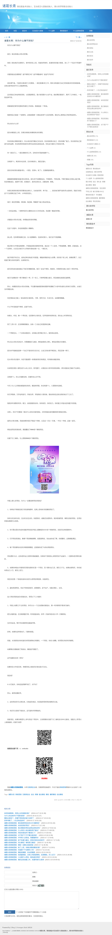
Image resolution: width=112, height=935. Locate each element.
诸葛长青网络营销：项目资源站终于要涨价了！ (20, 833)
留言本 (24, 31)
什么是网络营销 (78, 31)
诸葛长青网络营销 (92, 198)
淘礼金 (99, 182)
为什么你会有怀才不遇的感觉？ (15, 816)
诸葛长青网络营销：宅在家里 (96, 188)
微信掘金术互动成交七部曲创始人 (57, 931)
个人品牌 (51, 31)
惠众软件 (90, 60)
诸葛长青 (9, 6)
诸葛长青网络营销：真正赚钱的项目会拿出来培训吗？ (22, 828)
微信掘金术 (64, 31)
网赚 (90, 31)
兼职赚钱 (53, 794)
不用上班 (89, 191)
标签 (15, 31)
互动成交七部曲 (37, 31)
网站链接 (35, 881)
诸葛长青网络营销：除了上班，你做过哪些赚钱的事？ (22, 847)
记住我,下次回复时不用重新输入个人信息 (32, 912)
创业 (32, 794)
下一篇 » (78, 37)
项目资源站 (96, 201)
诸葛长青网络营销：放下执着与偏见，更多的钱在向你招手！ (25, 840)
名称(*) (34, 872)
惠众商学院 (91, 40)
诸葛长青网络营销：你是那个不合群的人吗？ (19, 850)
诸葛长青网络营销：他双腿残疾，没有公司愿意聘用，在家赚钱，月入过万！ (30, 855)
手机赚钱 (99, 195)
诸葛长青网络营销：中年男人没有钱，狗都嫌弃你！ (21, 837)
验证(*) (34, 885)
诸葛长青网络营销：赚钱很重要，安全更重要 (19, 852)
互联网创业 (31, 787)
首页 (6, 31)
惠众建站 (90, 48)
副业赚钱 (42, 794)
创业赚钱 (60, 794)
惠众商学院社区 (92, 44)
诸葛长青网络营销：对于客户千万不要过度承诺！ (21, 835)
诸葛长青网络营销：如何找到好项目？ (17, 825)
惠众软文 (90, 56)
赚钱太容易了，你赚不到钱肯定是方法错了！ (19, 818)
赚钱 (47, 794)
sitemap (5, 932)
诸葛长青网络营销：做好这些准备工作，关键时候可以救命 (24, 860)
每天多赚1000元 (98, 191)
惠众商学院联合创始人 (76, 931)
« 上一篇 (7, 37)
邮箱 (33, 877)
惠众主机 (90, 52)
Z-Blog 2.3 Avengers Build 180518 (21, 927)
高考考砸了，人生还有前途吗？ (15, 820)
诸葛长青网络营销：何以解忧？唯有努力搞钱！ (20, 842)
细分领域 (89, 182)
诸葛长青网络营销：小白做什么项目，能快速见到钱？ (22, 857)
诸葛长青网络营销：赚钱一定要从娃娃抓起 (18, 845)
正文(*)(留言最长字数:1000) (13, 889)
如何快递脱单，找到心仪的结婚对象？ (17, 813)
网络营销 (20, 787)
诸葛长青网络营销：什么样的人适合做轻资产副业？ (21, 830)
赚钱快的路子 (90, 195)
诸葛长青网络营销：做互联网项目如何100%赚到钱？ (22, 823)
